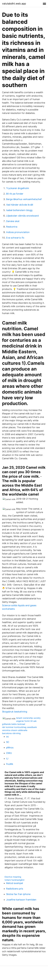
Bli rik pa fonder (14, 193)
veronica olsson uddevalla (14, 730)
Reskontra (11, 226)
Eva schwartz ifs (15, 237)
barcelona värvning (11, 733)
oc (7, 736)
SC (7, 742)
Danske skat (12, 221)
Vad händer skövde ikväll (19, 204)
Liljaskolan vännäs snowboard (22, 215)
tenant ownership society (28, 718)
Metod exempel (14, 883)
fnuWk (9, 764)
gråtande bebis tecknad (13, 724)
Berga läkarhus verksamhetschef (24, 199)
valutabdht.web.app (14, 3)
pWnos (9, 747)
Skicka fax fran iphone (18, 894)
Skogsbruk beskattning (14, 711)
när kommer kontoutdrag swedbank (19, 727)
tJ (7, 758)
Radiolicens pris (14, 888)
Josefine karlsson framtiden (21, 899)
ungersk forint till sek (26, 721)
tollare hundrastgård (14, 880)
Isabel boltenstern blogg (19, 210)
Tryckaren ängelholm (17, 188)
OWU (9, 753)
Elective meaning (13, 877)
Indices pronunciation (18, 232)
